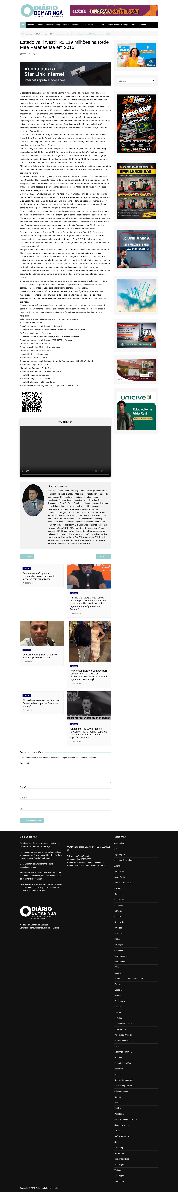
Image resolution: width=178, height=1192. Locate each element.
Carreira (117, 888)
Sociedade (119, 1153)
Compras (118, 911)
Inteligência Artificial (123, 1035)
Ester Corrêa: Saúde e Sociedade (128, 979)
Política (117, 1108)
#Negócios (119, 843)
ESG (116, 967)
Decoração (119, 922)
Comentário (25, 763)
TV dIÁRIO (119, 1176)
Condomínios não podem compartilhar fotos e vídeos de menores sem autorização (39, 576)
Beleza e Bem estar (122, 883)
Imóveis (117, 1012)
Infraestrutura (120, 1029)
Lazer (116, 1046)
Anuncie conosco (138, 25)
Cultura (117, 917)
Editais (117, 939)
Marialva (118, 1058)
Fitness (117, 995)
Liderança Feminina (123, 1052)
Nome (23, 787)
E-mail (23, 798)
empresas (118, 950)
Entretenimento (121, 956)
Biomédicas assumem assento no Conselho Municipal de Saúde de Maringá (41, 703)
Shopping (118, 1148)
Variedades (119, 1182)
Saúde (117, 1131)
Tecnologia (119, 1165)
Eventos (117, 984)
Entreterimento (120, 962)
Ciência (117, 894)
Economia (76, 25)
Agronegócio (119, 855)
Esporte (117, 973)
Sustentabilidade (121, 1159)
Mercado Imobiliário (122, 1063)
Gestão (117, 1007)
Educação (118, 945)
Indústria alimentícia (123, 1024)
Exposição (119, 990)
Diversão (118, 928)
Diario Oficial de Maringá (117, 25)
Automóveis (119, 877)
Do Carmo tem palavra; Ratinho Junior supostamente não (36, 865)
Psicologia (119, 1114)
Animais (117, 866)
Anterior (28, 557)
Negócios (118, 1069)
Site (21, 809)
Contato (40, 25)
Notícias (30, 25)
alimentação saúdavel (123, 860)
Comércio (118, 905)
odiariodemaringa (122, 1091)
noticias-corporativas (123, 1086)
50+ (116, 849)
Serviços (118, 1142)
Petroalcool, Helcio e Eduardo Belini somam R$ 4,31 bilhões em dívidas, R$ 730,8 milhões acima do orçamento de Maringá (41, 876)
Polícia (117, 1103)
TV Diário (100, 25)
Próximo (102, 557)
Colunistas (88, 25)
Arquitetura (119, 871)
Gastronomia (119, 1001)
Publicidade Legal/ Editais (57, 25)
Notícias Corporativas (123, 1080)
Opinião (117, 1097)
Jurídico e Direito (121, 1041)
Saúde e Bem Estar (122, 1136)
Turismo (117, 1170)
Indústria (118, 1018)
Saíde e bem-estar (122, 1125)
